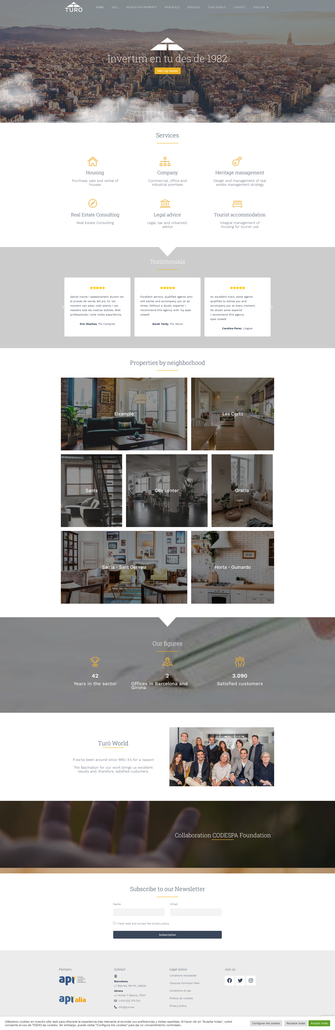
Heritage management (239, 172)
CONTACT (239, 7)
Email (174, 904)
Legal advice (167, 215)
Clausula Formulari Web (184, 983)
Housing (95, 172)
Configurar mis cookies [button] (266, 1023)
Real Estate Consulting (95, 215)
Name (117, 904)
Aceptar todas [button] (319, 1023)
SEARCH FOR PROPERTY (141, 7)
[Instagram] (251, 980)
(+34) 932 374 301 (129, 1000)
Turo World (217, 7)
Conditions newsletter (183, 975)
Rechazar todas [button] (296, 1023)
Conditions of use (180, 990)
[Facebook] (229, 980)
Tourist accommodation (240, 215)
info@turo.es (126, 1007)
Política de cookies (181, 998)
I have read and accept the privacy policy (143, 923)
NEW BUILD (172, 7)
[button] (63, 307)
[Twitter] (240, 980)
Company (167, 172)
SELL (115, 7)
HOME (100, 7)
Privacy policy (178, 1005)
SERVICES (193, 7)
